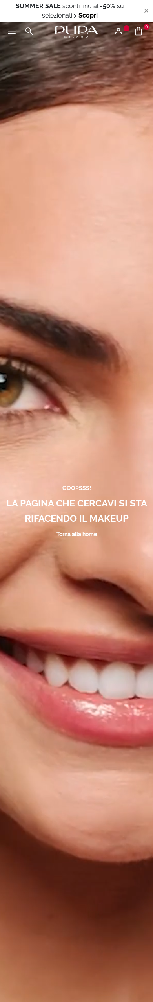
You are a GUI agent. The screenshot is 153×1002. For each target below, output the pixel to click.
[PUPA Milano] (76, 31)
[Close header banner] (146, 11)
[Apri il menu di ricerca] (29, 31)
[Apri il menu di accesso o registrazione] (121, 31)
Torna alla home (76, 534)
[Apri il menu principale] (11, 31)
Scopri (88, 15)
